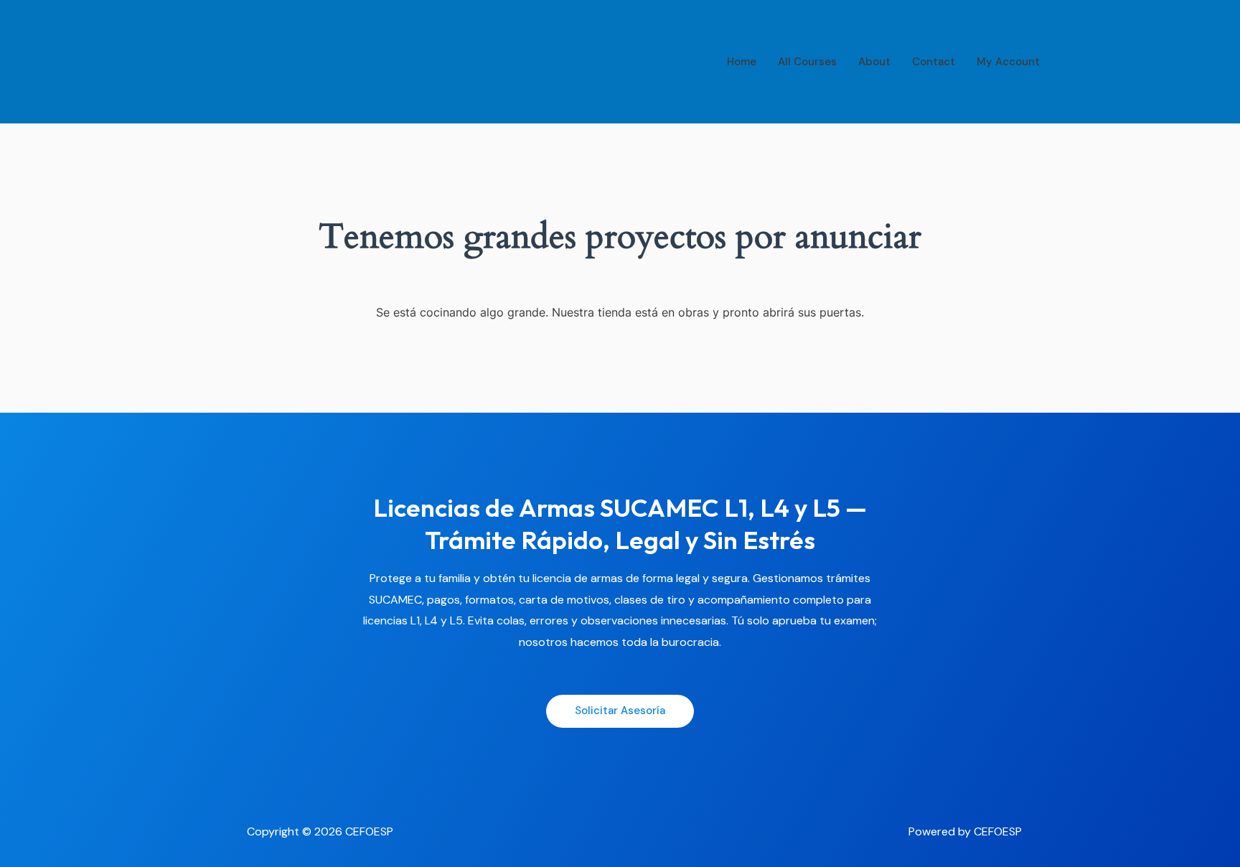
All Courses (807, 62)
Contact (933, 62)
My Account (1008, 62)
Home (741, 62)
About (874, 62)
